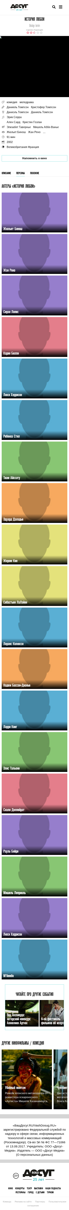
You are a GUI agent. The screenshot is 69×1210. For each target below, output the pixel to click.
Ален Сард (13, 122)
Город (30, 1192)
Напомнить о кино (34, 158)
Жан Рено (34, 132)
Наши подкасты (53, 1188)
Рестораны (20, 1192)
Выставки (38, 1188)
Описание (6, 173)
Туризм (50, 1192)
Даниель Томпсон (18, 107)
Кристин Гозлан (32, 122)
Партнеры (40, 1202)
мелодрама (27, 102)
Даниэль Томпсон (18, 112)
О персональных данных (34, 1154)
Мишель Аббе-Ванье (46, 127)
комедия (12, 102)
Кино (10, 1188)
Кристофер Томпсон (43, 107)
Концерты (19, 1188)
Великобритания (17, 147)
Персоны (20, 173)
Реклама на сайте (23, 1202)
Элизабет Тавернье (19, 127)
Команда (7, 1202)
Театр (29, 1188)
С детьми (40, 1192)
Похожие (34, 173)
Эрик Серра (14, 117)
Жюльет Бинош (16, 132)
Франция (33, 147)
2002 (10, 142)
